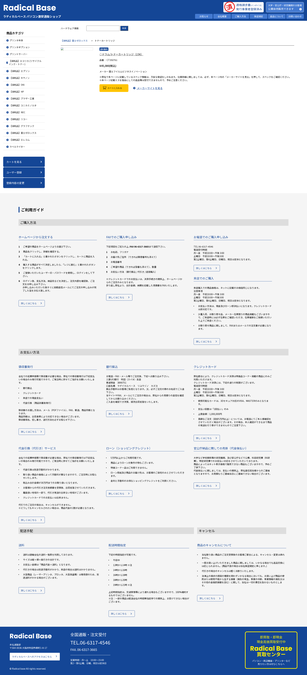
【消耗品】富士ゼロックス (74, 40)
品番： (102, 60)
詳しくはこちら (29, 303)
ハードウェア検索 (70, 28)
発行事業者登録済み (249, 9)
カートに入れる (114, 88)
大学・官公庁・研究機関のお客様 (285, 5)
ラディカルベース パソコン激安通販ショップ (32, 16)
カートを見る (14, 162)
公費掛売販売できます (281, 9)
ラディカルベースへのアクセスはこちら (32, 656)
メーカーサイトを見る (149, 88)
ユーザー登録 (14, 172)
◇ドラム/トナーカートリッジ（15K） (121, 54)
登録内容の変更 (15, 183)
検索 (124, 28)
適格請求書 (248, 5)
